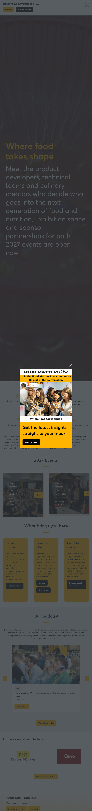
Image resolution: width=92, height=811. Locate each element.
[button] (70, 365)
